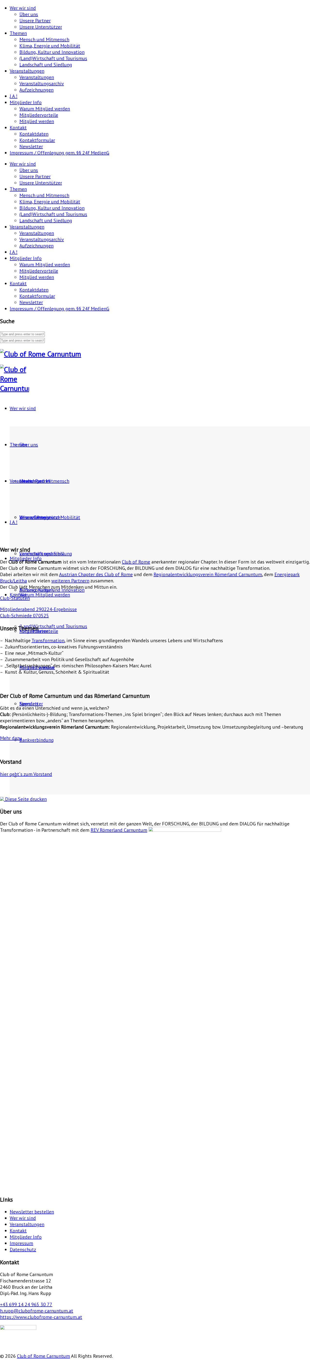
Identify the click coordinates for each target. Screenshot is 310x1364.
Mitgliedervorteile (38, 115)
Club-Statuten (15, 598)
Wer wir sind (23, 8)
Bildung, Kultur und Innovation (52, 52)
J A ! (13, 96)
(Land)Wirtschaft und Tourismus (53, 58)
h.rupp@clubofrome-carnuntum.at (36, 1311)
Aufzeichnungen (36, 90)
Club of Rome (136, 562)
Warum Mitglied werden (44, 109)
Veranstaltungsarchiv (41, 83)
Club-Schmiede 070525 (24, 615)
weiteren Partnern (70, 581)
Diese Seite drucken (25, 799)
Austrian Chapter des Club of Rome (96, 574)
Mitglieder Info (26, 102)
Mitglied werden (36, 121)
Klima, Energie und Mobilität (49, 46)
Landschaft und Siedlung (45, 64)
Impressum (21, 1243)
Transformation (47, 640)
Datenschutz (23, 1249)
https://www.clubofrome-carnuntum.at (41, 1317)
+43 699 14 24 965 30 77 (26, 1304)
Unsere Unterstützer (40, 27)
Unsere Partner (35, 20)
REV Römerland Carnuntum (119, 830)
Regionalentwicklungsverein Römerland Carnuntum (208, 574)
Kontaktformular (37, 140)
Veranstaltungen (27, 71)
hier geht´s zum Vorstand (26, 774)
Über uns (28, 14)
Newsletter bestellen (32, 1212)
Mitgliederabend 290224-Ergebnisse (38, 609)
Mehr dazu (11, 738)
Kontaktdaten (33, 134)
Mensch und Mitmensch (44, 39)
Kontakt (18, 127)
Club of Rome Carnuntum (43, 1356)
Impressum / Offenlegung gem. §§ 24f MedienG (59, 153)
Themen (18, 33)
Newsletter (31, 146)
